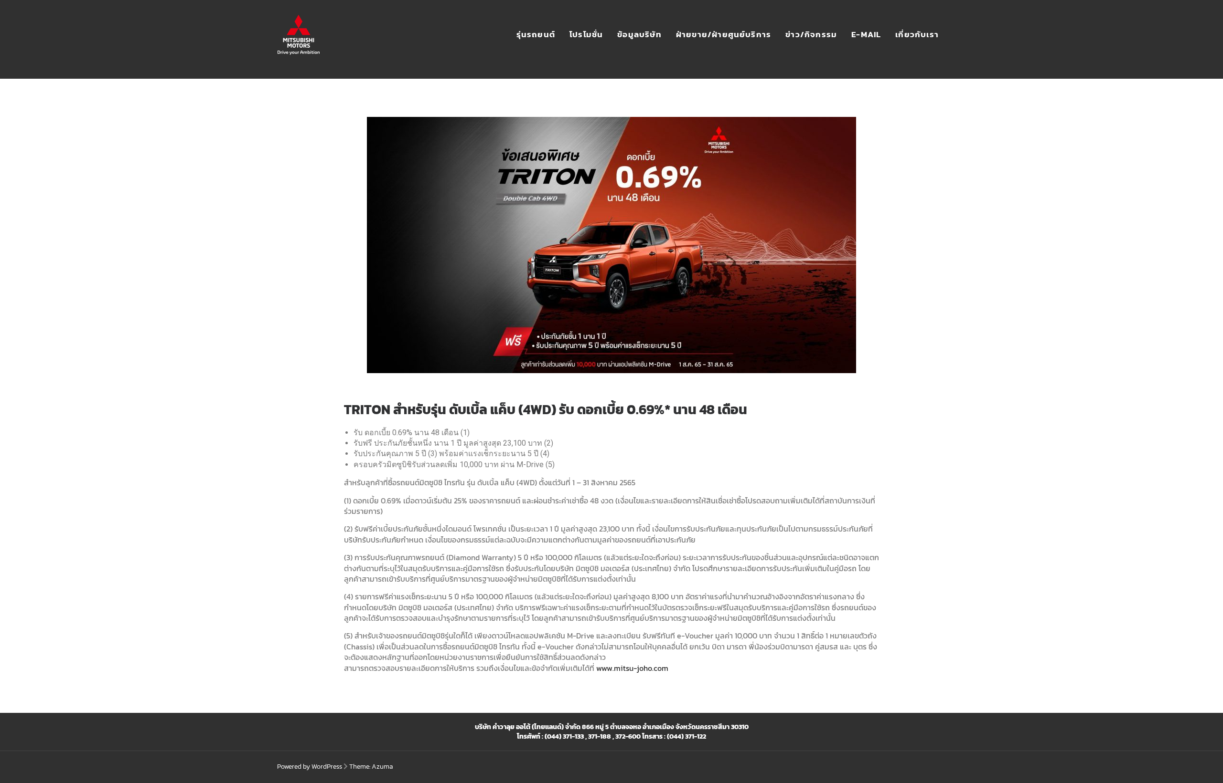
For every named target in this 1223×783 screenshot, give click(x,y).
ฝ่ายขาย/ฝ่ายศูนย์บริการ (723, 34)
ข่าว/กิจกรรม (811, 34)
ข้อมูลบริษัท (639, 34)
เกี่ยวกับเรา (917, 34)
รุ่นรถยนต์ (535, 34)
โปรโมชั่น (586, 34)
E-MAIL (866, 34)
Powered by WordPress (309, 767)
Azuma (382, 767)
